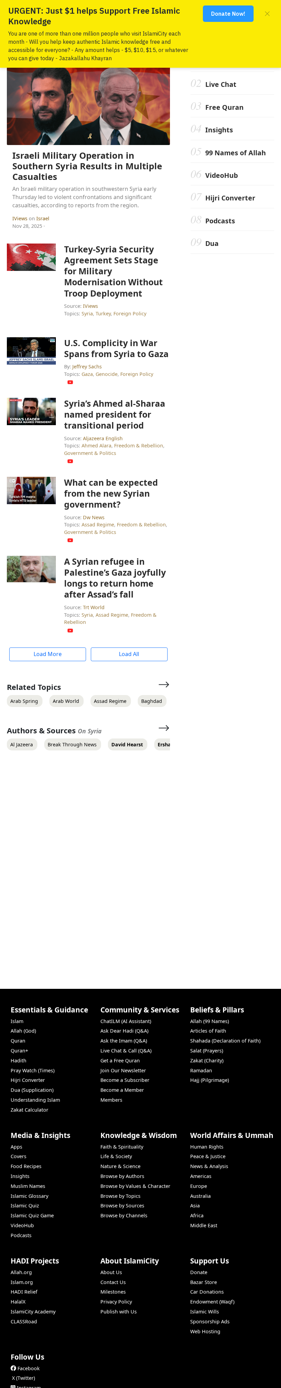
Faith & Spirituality (121, 1146)
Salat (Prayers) (206, 1050)
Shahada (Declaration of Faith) (225, 1040)
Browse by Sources (122, 1205)
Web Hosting (205, 1331)
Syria (87, 313)
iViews (20, 218)
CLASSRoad (24, 1321)
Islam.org (22, 1282)
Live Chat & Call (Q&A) (125, 1050)
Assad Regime (98, 524)
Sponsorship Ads (210, 1321)
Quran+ (19, 1050)
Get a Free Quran (120, 1060)
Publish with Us (118, 1311)
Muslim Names (28, 1186)
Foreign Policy (129, 313)
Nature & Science (120, 1166)
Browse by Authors (122, 1176)
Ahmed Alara (96, 445)
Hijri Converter (230, 197)
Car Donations (207, 1291)
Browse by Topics (120, 1196)
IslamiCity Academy (33, 1311)
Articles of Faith (208, 1030)
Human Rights (206, 1146)
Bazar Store (203, 1282)
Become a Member (122, 1090)
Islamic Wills (204, 1311)
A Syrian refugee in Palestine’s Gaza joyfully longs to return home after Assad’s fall (115, 577)
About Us (111, 1272)
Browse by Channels (123, 1215)
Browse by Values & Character (135, 1186)
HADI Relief (24, 1291)
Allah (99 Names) (209, 1021)
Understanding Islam (35, 1100)
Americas (200, 1176)
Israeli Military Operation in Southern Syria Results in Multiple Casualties (87, 165)
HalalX (18, 1301)
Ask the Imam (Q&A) (123, 1040)
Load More (48, 654)
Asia (195, 1205)
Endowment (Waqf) (212, 1301)
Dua (212, 243)
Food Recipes (26, 1166)
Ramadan (201, 1070)
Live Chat (220, 84)
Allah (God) (23, 1030)
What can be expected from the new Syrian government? (111, 493)
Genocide (107, 374)
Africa (197, 1215)
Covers (18, 1156)
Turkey (103, 313)
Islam (17, 1021)
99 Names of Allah (235, 152)
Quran (18, 1040)
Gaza (87, 374)
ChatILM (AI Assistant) (125, 1021)
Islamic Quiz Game (32, 1215)
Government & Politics (90, 453)
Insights (219, 129)
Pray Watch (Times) (32, 1070)
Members (111, 1100)
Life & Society (116, 1156)
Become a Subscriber (124, 1080)
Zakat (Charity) (206, 1060)
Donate (198, 1272)
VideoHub (221, 175)
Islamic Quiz (25, 1205)
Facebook (28, 1368)
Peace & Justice (207, 1156)
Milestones (113, 1291)
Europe (198, 1186)
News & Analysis (209, 1166)
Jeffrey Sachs (87, 366)
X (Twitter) (23, 1378)
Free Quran (224, 107)
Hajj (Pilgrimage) (209, 1080)
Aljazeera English (103, 438)
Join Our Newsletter (123, 1070)
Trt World (94, 607)
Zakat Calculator (29, 1110)
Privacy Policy (116, 1301)
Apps (16, 1146)
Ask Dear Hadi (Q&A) (124, 1030)
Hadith (18, 1060)
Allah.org (21, 1272)
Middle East (203, 1225)
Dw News (94, 517)
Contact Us (113, 1282)
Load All (129, 654)
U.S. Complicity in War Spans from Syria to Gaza (116, 348)
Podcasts (220, 220)
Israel (42, 218)
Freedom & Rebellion (138, 445)
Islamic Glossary (29, 1196)
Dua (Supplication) (32, 1090)
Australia (200, 1196)
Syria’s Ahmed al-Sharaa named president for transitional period (114, 414)
